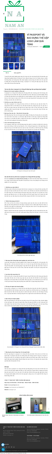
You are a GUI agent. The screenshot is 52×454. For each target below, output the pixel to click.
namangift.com (12, 389)
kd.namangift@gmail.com (35, 432)
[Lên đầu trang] (48, 452)
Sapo (26, 450)
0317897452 (11, 433)
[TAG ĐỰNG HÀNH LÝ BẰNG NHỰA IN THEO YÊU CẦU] (38, 406)
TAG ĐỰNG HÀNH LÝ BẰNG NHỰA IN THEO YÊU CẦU (37, 415)
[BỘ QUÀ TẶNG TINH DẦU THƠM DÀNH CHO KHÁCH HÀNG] (13, 406)
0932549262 (34, 430)
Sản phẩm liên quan (26, 395)
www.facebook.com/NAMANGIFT (17, 387)
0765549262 (34, 439)
